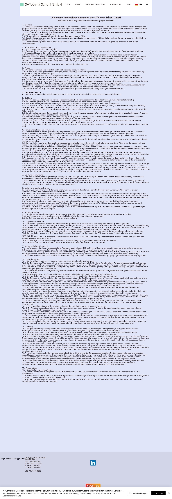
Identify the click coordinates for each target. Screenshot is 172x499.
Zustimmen (158, 493)
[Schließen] (168, 493)
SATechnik (32, 4)
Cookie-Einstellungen (139, 493)
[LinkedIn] (93, 463)
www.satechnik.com (126, 32)
